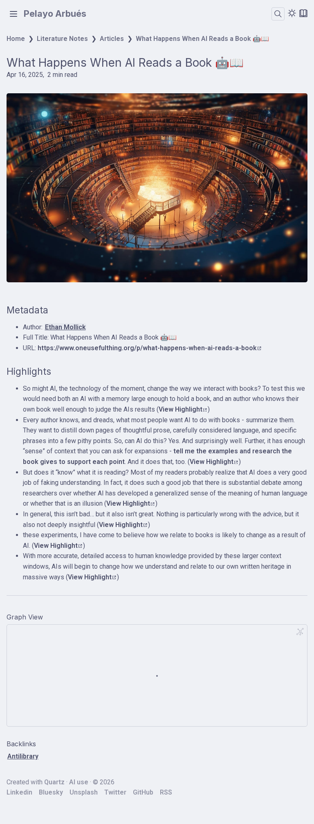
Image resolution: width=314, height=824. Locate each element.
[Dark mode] (292, 13)
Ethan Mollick (65, 327)
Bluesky (51, 792)
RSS (166, 792)
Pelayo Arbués (55, 14)
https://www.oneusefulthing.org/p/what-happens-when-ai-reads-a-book (147, 348)
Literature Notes (62, 39)
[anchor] (56, 310)
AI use (78, 782)
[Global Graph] (300, 632)
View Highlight (180, 409)
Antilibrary (22, 756)
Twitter (115, 792)
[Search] (278, 13)
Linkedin (19, 792)
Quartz (54, 782)
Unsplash (84, 792)
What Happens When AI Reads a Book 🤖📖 (202, 39)
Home (16, 39)
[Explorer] (13, 14)
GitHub (143, 792)
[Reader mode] (303, 13)
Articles (112, 39)
